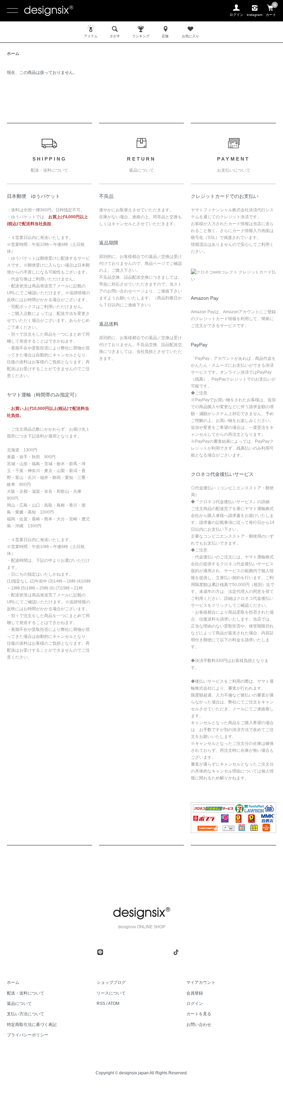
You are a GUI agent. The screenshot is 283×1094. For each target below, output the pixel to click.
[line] (100, 952)
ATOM (113, 1003)
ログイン (194, 1003)
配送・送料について (25, 993)
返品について (19, 1003)
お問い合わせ (198, 1024)
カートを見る (198, 1013)
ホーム (13, 53)
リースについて (111, 993)
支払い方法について (25, 1013)
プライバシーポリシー (27, 1035)
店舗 (165, 36)
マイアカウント (200, 982)
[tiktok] (176, 952)
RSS (101, 1003)
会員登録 (194, 993)
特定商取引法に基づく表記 (32, 1024)
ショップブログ (111, 982)
